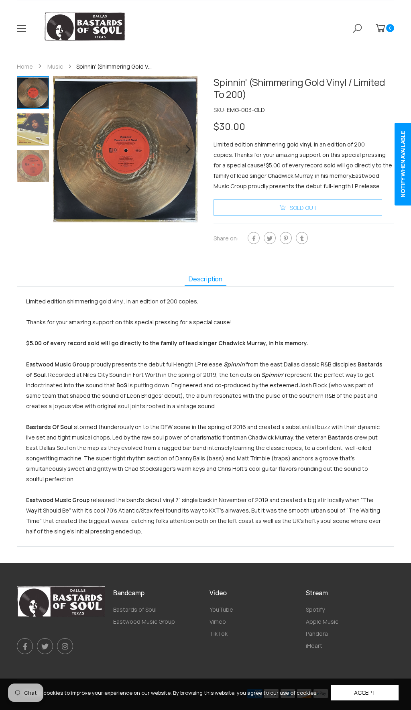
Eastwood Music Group (144, 621)
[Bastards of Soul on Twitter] (45, 646)
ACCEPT (365, 692)
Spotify (315, 609)
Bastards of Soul (135, 609)
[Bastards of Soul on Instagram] (65, 646)
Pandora (317, 633)
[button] (187, 149)
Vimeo (218, 621)
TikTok (219, 633)
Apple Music (322, 621)
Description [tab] (205, 279)
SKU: (220, 110)
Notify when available (403, 164)
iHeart (314, 645)
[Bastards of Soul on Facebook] (25, 646)
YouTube (221, 609)
